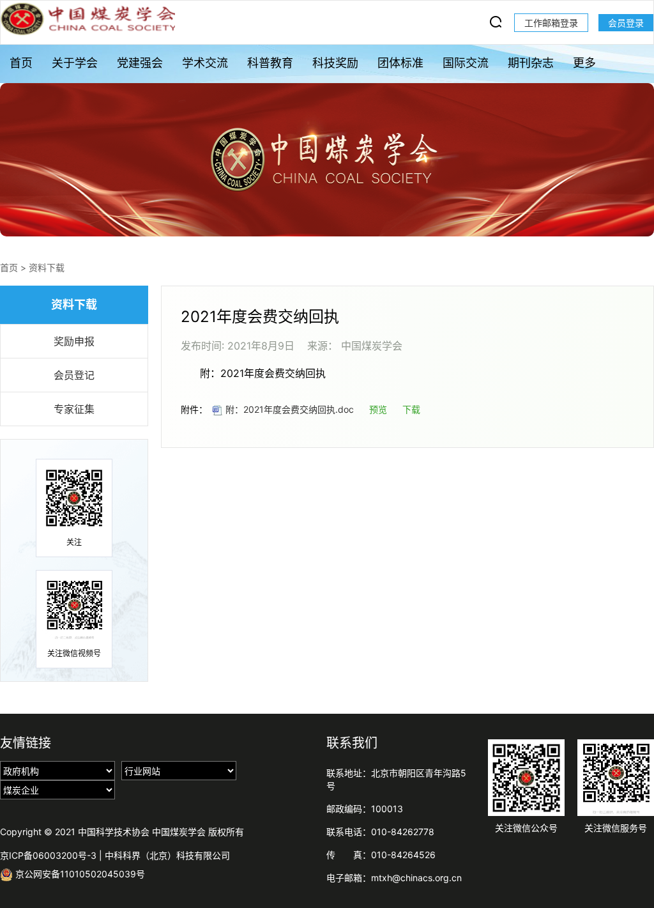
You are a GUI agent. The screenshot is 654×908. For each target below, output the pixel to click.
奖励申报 (74, 341)
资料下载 (47, 267)
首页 (21, 63)
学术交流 (205, 63)
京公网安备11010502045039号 (79, 873)
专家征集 (74, 409)
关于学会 (75, 63)
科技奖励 (335, 63)
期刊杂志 (531, 63)
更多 (584, 63)
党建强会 (140, 63)
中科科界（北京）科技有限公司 (167, 855)
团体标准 (400, 63)
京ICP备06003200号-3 (48, 855)
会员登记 (74, 375)
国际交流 (466, 63)
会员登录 (626, 22)
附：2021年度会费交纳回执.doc (288, 409)
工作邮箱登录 (551, 22)
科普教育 (270, 63)
